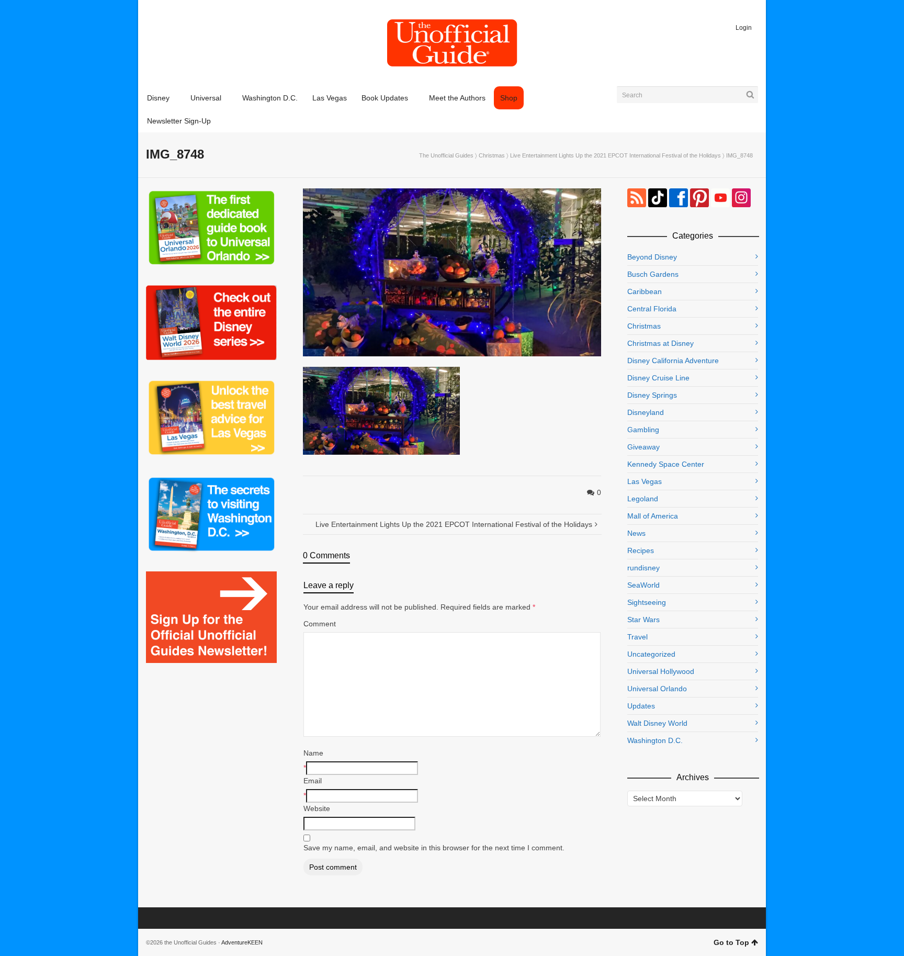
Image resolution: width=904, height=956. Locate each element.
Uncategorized (651, 654)
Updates (641, 706)
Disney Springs (652, 395)
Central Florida (651, 309)
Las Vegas (644, 481)
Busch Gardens (653, 274)
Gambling (643, 429)
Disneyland (645, 412)
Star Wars (643, 619)
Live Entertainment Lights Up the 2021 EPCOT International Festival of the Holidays (615, 155)
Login (744, 27)
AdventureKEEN (242, 942)
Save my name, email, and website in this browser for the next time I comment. (433, 847)
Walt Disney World (657, 723)
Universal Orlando (657, 688)
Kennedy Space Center (665, 464)
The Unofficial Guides (446, 155)
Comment (319, 624)
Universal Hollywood (660, 671)
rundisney (643, 568)
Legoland (642, 498)
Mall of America (652, 516)
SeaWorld (643, 585)
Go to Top (731, 942)
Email (312, 781)
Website (316, 808)
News (636, 533)
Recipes (640, 550)
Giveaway (643, 447)
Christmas (492, 155)
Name (313, 753)
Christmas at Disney (660, 343)
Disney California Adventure (673, 360)
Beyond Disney (652, 257)
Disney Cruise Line (658, 378)
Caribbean (644, 291)
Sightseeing (646, 602)
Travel (637, 637)
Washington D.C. (655, 740)
